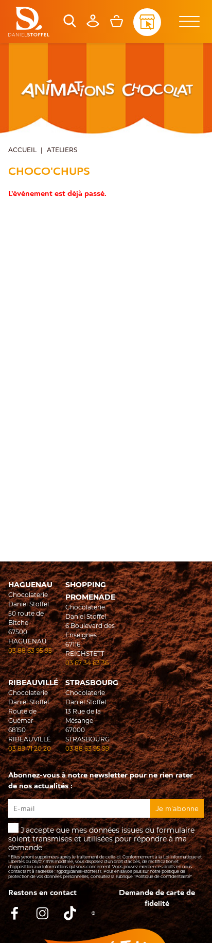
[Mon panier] (116, 24)
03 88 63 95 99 (87, 748)
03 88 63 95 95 (30, 650)
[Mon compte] (92, 24)
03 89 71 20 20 (29, 748)
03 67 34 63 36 (87, 663)
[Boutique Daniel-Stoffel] (28, 21)
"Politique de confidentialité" (163, 876)
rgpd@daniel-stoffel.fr (79, 871)
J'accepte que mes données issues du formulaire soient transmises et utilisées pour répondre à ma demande (105, 852)
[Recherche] (69, 24)
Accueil (22, 150)
